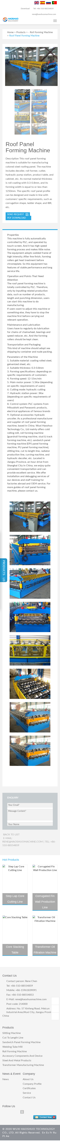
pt (3, 1136)
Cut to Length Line (12, 1037)
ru (54, 1132)
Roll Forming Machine (41, 32)
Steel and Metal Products (16, 1060)
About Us (28, 1079)
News (5, 1079)
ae (7, 1136)
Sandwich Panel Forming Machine (21, 1042)
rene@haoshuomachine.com (31, 999)
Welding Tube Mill (12, 1047)
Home (10, 32)
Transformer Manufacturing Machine (23, 1065)
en (43, 1132)
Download (25, 8)
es (47, 1132)
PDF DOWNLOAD (17, 218)
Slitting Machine (11, 1033)
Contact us (29, 1097)
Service (27, 1093)
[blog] (22, 1112)
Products (21, 32)
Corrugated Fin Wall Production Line (45, 901)
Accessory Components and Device (22, 1056)
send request (16, 214)
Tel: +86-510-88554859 (43, 8)
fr (51, 1132)
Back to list (11, 834)
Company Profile (32, 1084)
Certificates (29, 1088)
